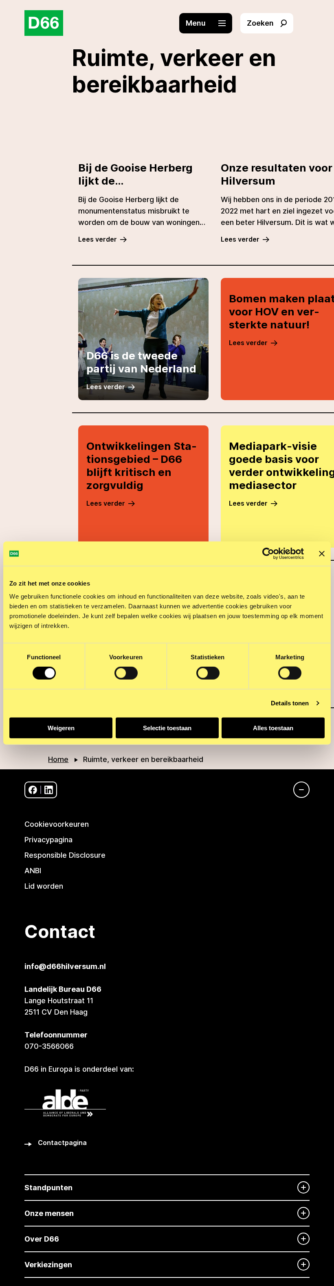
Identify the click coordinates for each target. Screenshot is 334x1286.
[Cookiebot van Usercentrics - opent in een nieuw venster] (268, 554)
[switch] (126, 673)
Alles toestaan (273, 727)
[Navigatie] (297, 790)
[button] (209, 23)
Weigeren (61, 727)
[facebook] (33, 790)
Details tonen (290, 703)
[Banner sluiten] (322, 554)
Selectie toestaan (167, 727)
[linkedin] (48, 790)
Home (58, 759)
